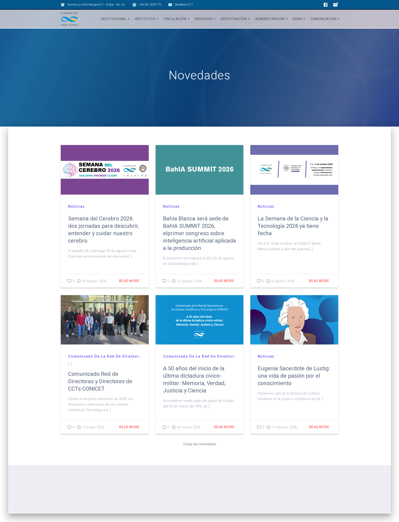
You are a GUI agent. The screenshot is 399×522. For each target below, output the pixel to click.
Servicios (204, 19)
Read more (129, 281)
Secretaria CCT (184, 4)
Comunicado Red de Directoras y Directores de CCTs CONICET (100, 381)
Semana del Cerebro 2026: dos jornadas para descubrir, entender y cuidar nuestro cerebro (103, 229)
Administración (270, 19)
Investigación (234, 19)
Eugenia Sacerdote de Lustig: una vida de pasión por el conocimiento (294, 375)
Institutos (145, 19)
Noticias (76, 206)
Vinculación (175, 19)
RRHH (297, 19)
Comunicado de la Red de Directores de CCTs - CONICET (103, 356)
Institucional (114, 19)
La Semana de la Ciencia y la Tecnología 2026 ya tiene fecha (293, 226)
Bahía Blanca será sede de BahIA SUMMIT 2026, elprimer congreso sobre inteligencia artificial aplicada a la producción (199, 233)
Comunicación (323, 19)
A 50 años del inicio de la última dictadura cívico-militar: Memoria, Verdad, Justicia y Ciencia (194, 379)
